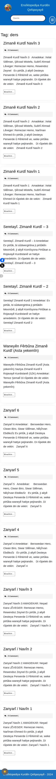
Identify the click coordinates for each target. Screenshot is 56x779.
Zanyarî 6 (11, 410)
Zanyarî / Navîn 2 (17, 649)
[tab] (52, 20)
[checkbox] (4, 771)
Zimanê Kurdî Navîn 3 (21, 43)
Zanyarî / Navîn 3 (17, 589)
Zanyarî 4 (11, 530)
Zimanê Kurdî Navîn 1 (21, 171)
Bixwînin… (9, 92)
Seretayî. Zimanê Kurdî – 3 (25, 227)
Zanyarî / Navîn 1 (17, 709)
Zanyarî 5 (11, 470)
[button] (2, 260)
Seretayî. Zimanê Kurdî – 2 (25, 286)
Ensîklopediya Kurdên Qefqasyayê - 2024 (28, 774)
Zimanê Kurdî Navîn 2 (21, 107)
